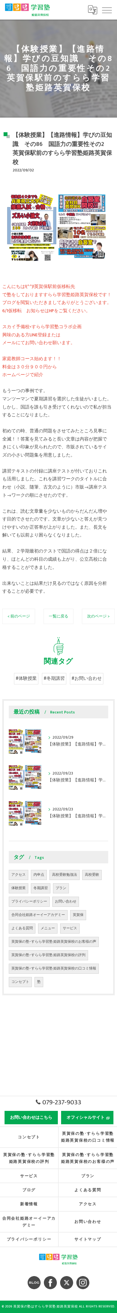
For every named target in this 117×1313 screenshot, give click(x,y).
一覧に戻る (58, 616)
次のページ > (98, 616)
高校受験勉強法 (64, 875)
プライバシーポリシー (29, 902)
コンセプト (20, 982)
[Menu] (107, 10)
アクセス (18, 875)
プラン (61, 888)
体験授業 (18, 888)
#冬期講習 (54, 678)
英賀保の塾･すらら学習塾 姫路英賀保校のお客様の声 (53, 942)
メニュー (48, 928)
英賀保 (78, 915)
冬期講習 (40, 888)
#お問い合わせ (87, 678)
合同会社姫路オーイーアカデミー (38, 915)
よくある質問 (22, 928)
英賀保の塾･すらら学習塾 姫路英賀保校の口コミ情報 (53, 968)
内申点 (38, 875)
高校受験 (92, 875)
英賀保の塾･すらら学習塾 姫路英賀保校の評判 (48, 955)
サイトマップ (87, 1239)
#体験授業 (26, 678)
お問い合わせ (65, 902)
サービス (70, 928)
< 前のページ (18, 616)
